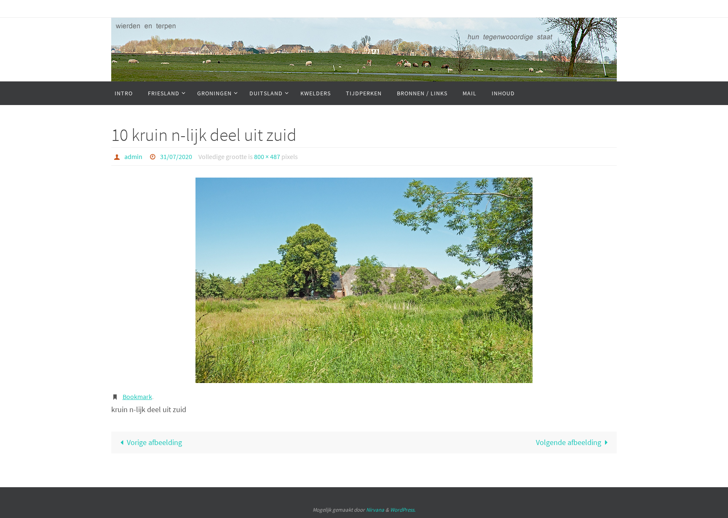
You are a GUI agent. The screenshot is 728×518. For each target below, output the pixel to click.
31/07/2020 (176, 156)
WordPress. (402, 509)
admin (133, 156)
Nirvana (375, 509)
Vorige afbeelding (154, 442)
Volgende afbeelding (568, 442)
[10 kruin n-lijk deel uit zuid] (364, 280)
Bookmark (137, 396)
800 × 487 (267, 156)
